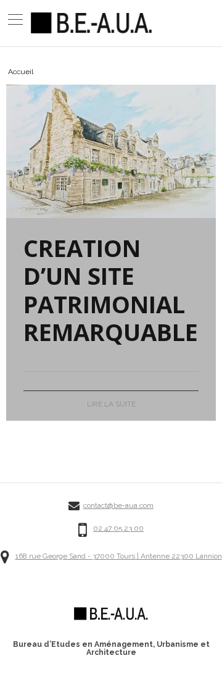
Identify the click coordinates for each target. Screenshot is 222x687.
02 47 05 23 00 (118, 529)
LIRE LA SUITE (111, 404)
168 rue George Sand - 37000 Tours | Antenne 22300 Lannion (118, 556)
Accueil (20, 72)
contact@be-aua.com (118, 506)
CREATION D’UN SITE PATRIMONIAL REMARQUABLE (110, 290)
